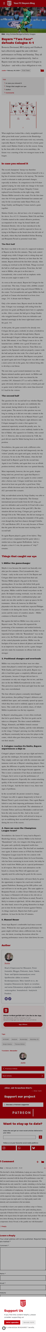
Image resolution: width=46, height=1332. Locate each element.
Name (3, 1273)
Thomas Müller (20, 1044)
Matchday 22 (34, 1039)
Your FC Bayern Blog (24, 3)
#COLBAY (6, 1039)
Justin (4, 70)
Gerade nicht (28, 1322)
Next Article (7, 1076)
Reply (4, 1226)
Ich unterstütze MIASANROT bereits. (19, 1327)
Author (8, 89)
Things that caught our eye (16, 86)
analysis (14, 1039)
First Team (26, 70)
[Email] (6, 998)
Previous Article (11, 1069)
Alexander (13, 1051)
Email (3, 1283)
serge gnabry (7, 1044)
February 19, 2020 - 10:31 (14, 1168)
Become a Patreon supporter (17, 1104)
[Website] (9, 998)
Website (3, 1293)
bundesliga (23, 1039)
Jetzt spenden (12, 1322)
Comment (4, 1245)
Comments (10, 93)
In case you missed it (14, 83)
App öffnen (23, 1024)
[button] (4, 1328)
